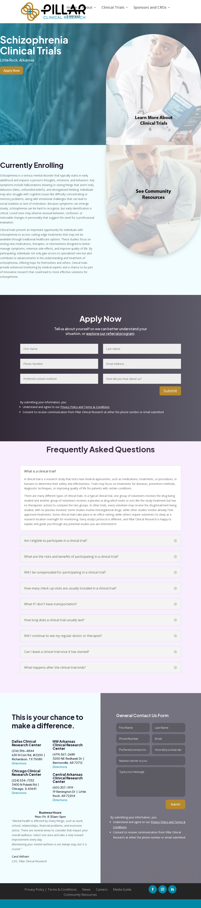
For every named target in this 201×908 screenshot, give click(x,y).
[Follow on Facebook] (153, 889)
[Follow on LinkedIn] (172, 889)
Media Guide (122, 889)
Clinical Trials (112, 8)
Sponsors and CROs (149, 8)
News (86, 889)
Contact (73, 16)
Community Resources (80, 894)
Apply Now (12, 70)
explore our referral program (110, 333)
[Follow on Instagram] (162, 889)
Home (72, 8)
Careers (102, 889)
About (87, 8)
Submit (170, 390)
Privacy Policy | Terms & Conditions (51, 889)
